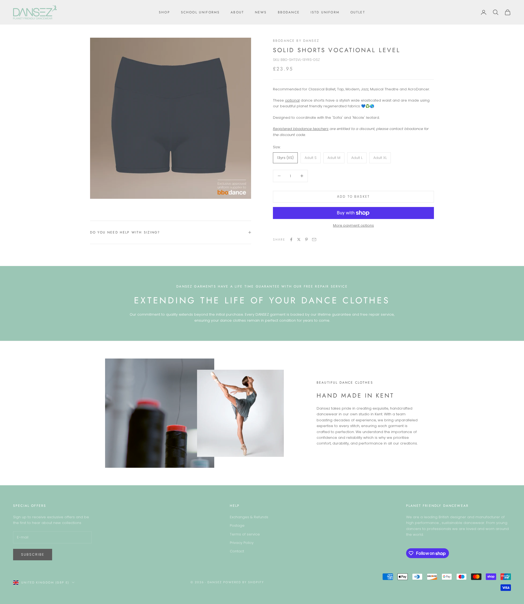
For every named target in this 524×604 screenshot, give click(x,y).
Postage (237, 525)
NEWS (261, 12)
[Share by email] (314, 239)
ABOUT (237, 12)
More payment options (353, 225)
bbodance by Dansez (296, 40)
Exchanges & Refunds (249, 517)
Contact (237, 551)
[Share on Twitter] (299, 239)
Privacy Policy (242, 542)
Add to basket (353, 196)
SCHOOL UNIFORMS (200, 12)
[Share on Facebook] (291, 239)
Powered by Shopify (243, 582)
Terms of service (245, 534)
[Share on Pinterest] (306, 239)
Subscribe (32, 554)
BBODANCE (289, 12)
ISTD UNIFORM (325, 12)
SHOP (164, 12)
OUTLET (357, 12)
